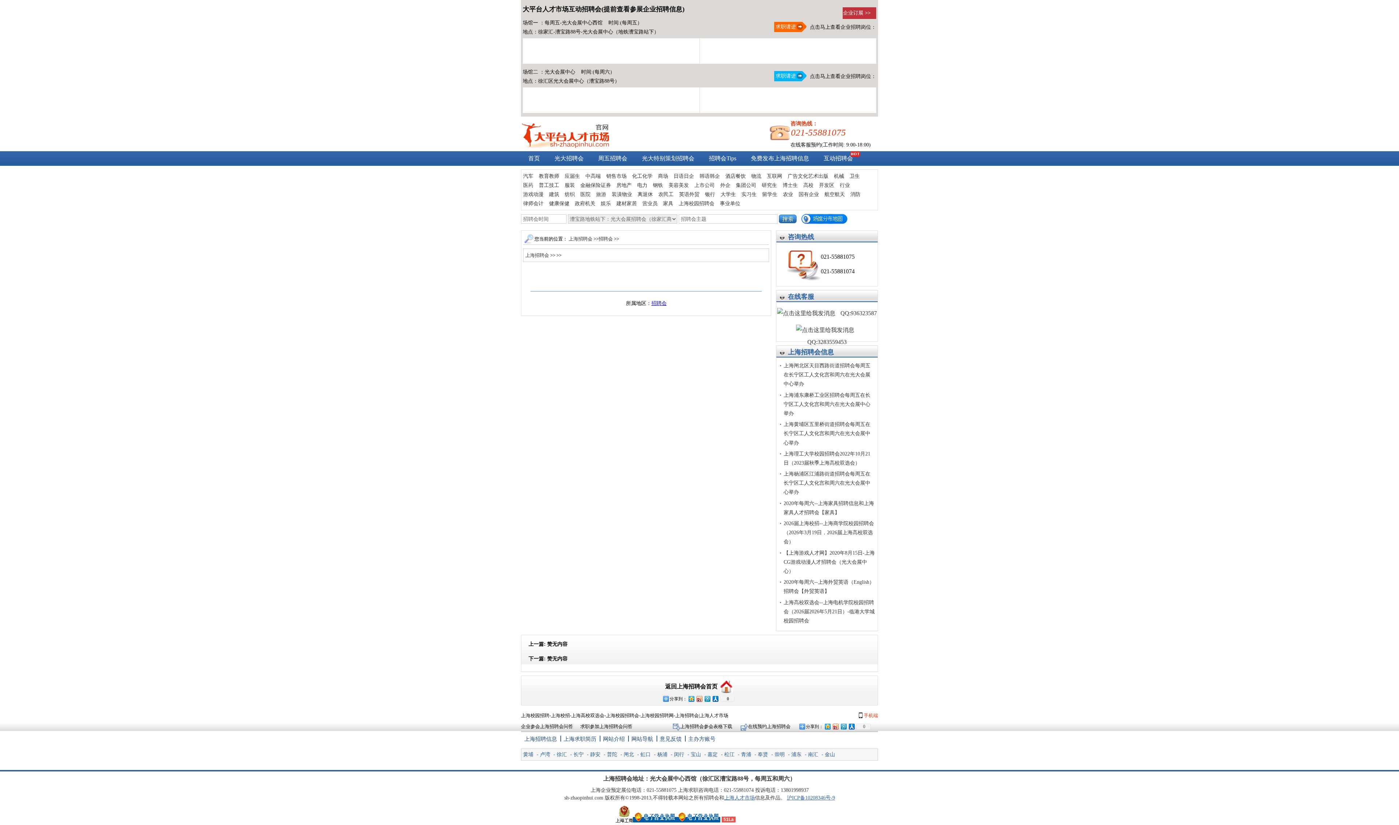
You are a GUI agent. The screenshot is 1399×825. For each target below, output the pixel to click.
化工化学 (642, 176)
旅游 (601, 194)
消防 (855, 194)
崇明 (780, 754)
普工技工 (549, 185)
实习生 (749, 194)
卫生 (855, 176)
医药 (528, 185)
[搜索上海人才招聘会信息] (788, 219)
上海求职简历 (580, 739)
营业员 (650, 203)
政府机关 (585, 203)
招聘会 (606, 239)
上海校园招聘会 (696, 203)
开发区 (826, 185)
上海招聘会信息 (811, 352)
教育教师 (549, 176)
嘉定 (713, 754)
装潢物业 (622, 194)
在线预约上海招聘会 (769, 726)
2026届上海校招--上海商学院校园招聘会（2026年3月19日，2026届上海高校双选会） (829, 532)
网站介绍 (614, 739)
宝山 (696, 754)
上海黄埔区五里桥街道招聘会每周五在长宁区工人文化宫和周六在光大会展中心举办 (827, 433)
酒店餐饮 (735, 176)
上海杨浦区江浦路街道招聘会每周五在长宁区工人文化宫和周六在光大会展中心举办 (827, 483)
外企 (725, 185)
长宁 (578, 754)
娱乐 (606, 203)
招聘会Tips (722, 158)
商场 (663, 176)
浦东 (796, 754)
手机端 (870, 715)
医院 (585, 194)
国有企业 (809, 194)
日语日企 (684, 176)
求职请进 (785, 27)
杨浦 (662, 754)
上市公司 (704, 185)
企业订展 (857, 13)
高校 (808, 185)
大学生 (728, 194)
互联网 (774, 176)
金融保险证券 (595, 185)
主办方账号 (702, 739)
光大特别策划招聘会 (668, 158)
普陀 (612, 754)
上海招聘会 (580, 239)
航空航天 (834, 194)
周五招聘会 (612, 158)
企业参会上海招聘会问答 (547, 726)
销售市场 (616, 176)
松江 (729, 754)
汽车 (528, 176)
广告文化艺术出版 (808, 176)
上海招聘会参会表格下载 (706, 726)
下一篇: (548, 658)
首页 (534, 158)
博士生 (790, 185)
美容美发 (679, 185)
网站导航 (642, 739)
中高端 (593, 176)
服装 (570, 185)
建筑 (554, 194)
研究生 (769, 185)
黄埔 (528, 754)
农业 (788, 194)
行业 (845, 185)
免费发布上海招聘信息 (780, 158)
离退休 (645, 194)
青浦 (746, 754)
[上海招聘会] (565, 146)
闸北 (629, 754)
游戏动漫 (533, 194)
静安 (595, 754)
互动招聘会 (838, 158)
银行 (710, 194)
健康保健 (559, 203)
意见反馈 (671, 739)
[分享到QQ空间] (691, 698)
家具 (668, 203)
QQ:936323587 (858, 313)
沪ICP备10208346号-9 (811, 798)
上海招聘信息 (540, 739)
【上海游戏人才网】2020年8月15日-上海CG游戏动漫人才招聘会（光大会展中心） (829, 562)
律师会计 (533, 203)
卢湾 (545, 754)
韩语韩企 (710, 176)
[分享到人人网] (715, 698)
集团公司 (746, 185)
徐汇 (562, 754)
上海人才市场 (739, 798)
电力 (642, 185)
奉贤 (763, 754)
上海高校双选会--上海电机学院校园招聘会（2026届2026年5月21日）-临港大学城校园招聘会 (829, 611)
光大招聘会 (569, 158)
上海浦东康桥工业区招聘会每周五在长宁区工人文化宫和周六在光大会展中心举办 (827, 404)
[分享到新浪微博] (699, 698)
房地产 (624, 185)
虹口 (645, 754)
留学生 (769, 194)
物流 (756, 176)
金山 (830, 754)
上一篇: (548, 644)
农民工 (666, 194)
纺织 (570, 194)
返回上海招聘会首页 (691, 686)
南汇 (813, 754)
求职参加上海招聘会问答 (606, 726)
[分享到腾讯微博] (707, 698)
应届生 (572, 176)
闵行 (679, 754)
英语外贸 (689, 194)
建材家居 (626, 203)
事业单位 (730, 203)
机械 (839, 176)
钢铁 (658, 185)
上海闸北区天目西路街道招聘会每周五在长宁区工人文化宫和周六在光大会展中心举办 (827, 375)
